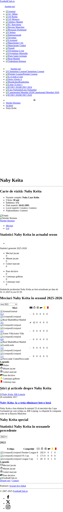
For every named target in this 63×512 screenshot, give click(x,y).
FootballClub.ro (7, 1)
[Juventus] (11, 37)
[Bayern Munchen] (15, 27)
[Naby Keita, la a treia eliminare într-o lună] (12, 394)
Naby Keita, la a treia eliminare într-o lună (25, 402)
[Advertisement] (31, 143)
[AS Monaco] (12, 19)
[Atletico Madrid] (14, 22)
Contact (15, 480)
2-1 (2, 331)
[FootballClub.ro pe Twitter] (8, 503)
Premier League (30, 74)
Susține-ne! (10, 6)
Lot (7, 228)
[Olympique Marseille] (17, 53)
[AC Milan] (12, 14)
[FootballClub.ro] (34, 100)
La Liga (19, 76)
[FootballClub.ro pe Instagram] (8, 508)
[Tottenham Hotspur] (16, 61)
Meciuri (9, 225)
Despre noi (5, 480)
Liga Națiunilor (29, 90)
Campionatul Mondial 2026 (46, 92)
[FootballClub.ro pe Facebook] (8, 498)
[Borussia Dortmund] (16, 30)
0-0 (2, 339)
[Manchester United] (16, 45)
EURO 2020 (26, 95)
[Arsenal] (10, 11)
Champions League (35, 71)
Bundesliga (24, 82)
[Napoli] (10, 48)
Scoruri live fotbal (17, 486)
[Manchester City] (14, 43)
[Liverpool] (11, 40)
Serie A (18, 79)
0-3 (2, 314)
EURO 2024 (26, 87)
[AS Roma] (11, 16)
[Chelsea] (11, 32)
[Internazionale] (13, 35)
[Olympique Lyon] (15, 51)
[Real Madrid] (13, 58)
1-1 (2, 348)
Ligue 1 (19, 84)
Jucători (9, 105)
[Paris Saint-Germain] (16, 56)
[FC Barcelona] (13, 24)
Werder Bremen (13, 103)
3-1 (2, 322)
